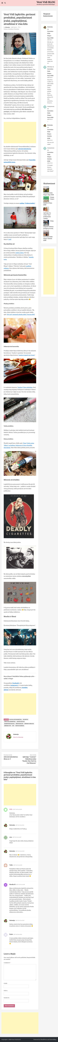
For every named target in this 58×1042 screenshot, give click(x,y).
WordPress (44, 1039)
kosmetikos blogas (9, 723)
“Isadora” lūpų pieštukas (25, 387)
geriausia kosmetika (9, 721)
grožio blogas (20, 721)
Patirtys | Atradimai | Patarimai (11, 29)
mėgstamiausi (19, 723)
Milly (10, 809)
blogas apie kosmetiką (15, 719)
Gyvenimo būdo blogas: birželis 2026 (50, 134)
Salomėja (7, 27)
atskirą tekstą (19, 252)
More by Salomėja (18, 737)
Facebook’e (15, 683)
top (13, 725)
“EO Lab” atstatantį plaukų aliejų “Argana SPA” (21, 314)
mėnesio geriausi (29, 723)
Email (6, 990)
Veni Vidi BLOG (46, 2)
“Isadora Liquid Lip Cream (26, 355)
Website (6, 997)
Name (5, 983)
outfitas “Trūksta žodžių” (27, 203)
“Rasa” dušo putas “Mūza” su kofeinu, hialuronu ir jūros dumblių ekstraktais (19, 445)
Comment (7, 962)
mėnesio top (7, 725)
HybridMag (53, 1039)
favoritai (25, 719)
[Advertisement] (20, 132)
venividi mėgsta (19, 725)
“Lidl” (9, 239)
